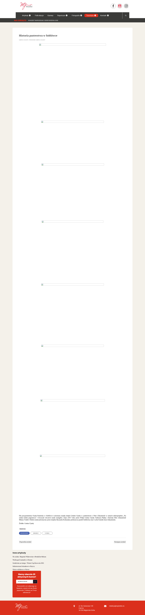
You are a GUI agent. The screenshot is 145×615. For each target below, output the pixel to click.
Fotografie (76, 15)
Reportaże (61, 15)
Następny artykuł (119, 542)
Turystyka (90, 15)
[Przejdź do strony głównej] (26, 6)
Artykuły (25, 15)
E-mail (47, 533)
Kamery (50, 15)
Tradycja (22, 529)
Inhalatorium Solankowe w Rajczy (24, 566)
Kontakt (103, 15)
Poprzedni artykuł (25, 542)
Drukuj (35, 533)
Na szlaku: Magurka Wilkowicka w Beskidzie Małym (29, 557)
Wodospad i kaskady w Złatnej (22, 560)
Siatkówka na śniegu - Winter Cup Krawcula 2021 (28, 563)
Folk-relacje (39, 15)
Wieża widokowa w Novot (21, 569)
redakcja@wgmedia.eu (116, 606)
